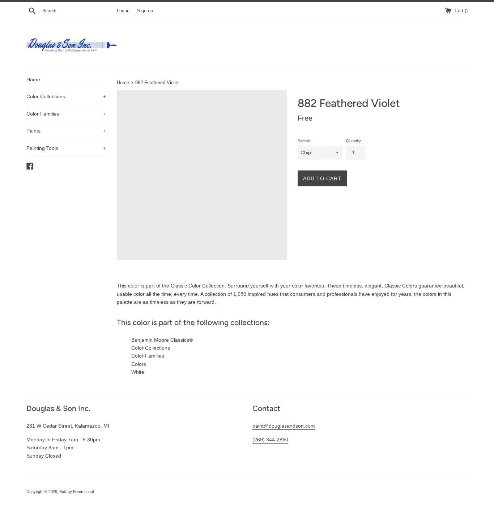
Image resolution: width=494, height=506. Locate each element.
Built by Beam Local (76, 491)
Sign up (145, 10)
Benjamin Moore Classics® (162, 340)
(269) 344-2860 (270, 439)
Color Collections (66, 96)
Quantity (353, 141)
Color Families (66, 114)
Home (33, 79)
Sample (304, 141)
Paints (66, 131)
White (137, 372)
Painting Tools (66, 148)
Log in (123, 10)
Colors (138, 364)
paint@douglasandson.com (283, 426)
